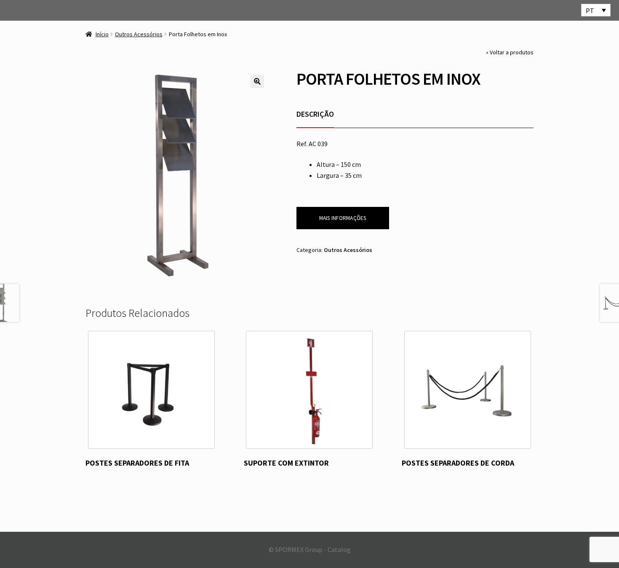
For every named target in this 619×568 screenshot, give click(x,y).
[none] (596, 10)
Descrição (315, 114)
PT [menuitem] (590, 10)
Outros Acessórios (139, 34)
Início (102, 34)
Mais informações (342, 218)
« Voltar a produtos (510, 52)
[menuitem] (596, 10)
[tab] (315, 114)
